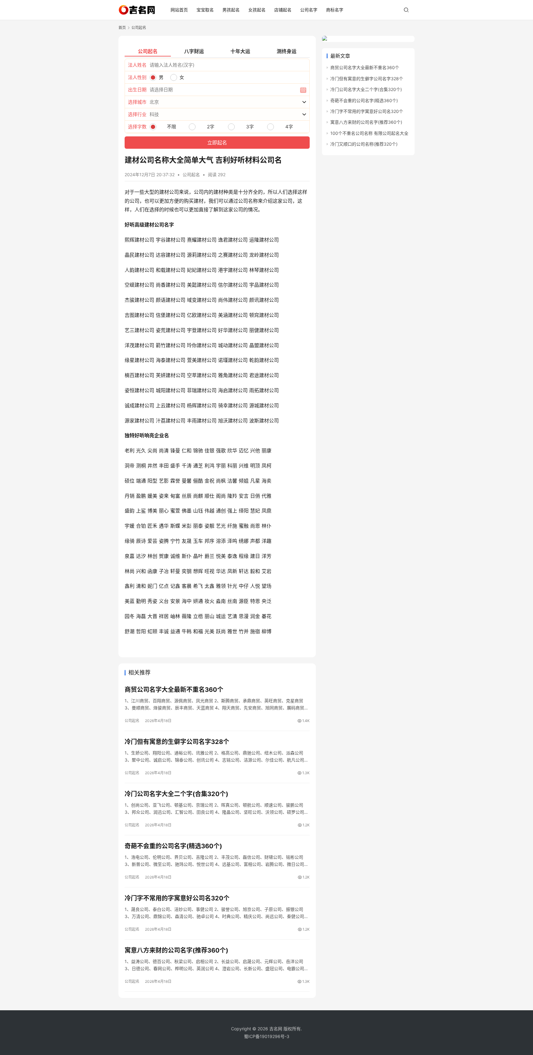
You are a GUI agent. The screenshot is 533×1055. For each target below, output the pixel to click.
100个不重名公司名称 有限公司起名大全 (369, 133)
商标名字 (334, 9)
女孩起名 (257, 9)
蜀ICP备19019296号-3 (266, 1036)
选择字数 (137, 127)
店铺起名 (282, 9)
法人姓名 (137, 65)
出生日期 (137, 90)
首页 (122, 27)
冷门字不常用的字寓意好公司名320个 (177, 898)
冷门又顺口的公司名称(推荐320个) (364, 144)
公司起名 (191, 174)
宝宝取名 (205, 9)
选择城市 (137, 102)
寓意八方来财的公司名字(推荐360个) (176, 950)
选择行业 (137, 114)
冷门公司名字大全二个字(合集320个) (176, 794)
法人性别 (137, 77)
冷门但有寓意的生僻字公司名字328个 (177, 742)
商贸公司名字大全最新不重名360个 (174, 689)
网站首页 (179, 9)
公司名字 (308, 9)
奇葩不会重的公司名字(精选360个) (173, 846)
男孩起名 (231, 9)
